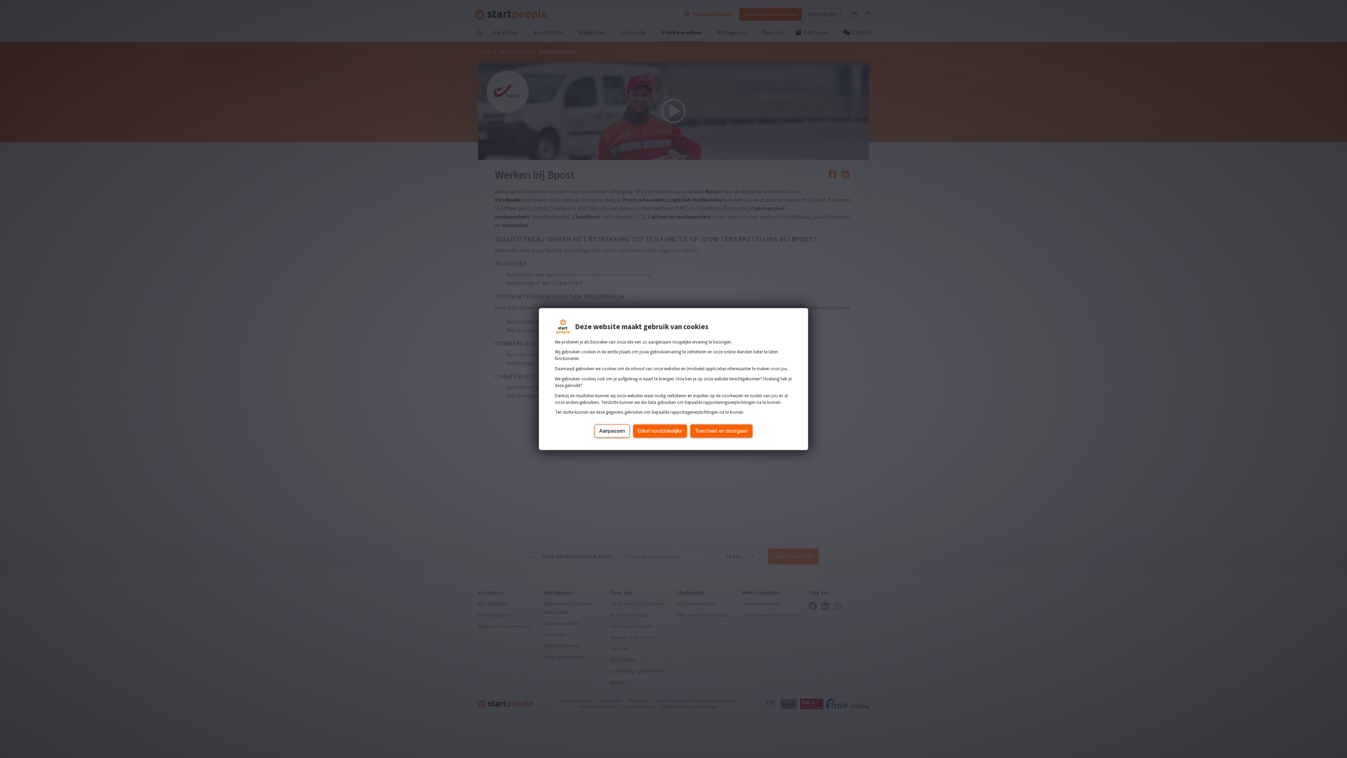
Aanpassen (612, 431)
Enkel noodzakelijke (660, 431)
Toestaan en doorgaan (721, 431)
